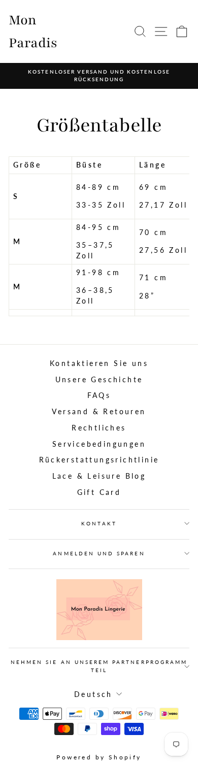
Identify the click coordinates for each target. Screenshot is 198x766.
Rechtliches (99, 428)
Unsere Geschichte (99, 380)
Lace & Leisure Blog (99, 476)
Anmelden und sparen (99, 553)
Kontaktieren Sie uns (99, 363)
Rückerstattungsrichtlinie (99, 460)
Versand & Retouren (99, 412)
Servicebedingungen (99, 444)
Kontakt (98, 523)
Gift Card (99, 492)
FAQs (99, 395)
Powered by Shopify (98, 757)
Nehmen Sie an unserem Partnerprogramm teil (99, 666)
